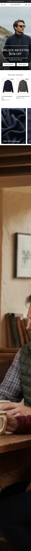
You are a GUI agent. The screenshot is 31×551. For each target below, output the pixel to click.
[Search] (5, 4)
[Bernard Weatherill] (15, 5)
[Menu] (1, 4)
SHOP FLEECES (22, 64)
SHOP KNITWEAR (9, 64)
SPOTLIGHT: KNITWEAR (15, 75)
